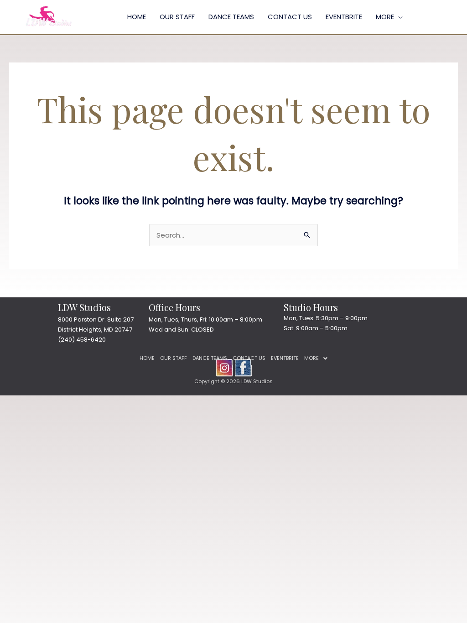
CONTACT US (290, 16)
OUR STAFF (177, 16)
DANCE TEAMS (231, 16)
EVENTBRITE (344, 16)
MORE (385, 16)
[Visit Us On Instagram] (224, 367)
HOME (136, 16)
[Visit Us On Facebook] (243, 367)
